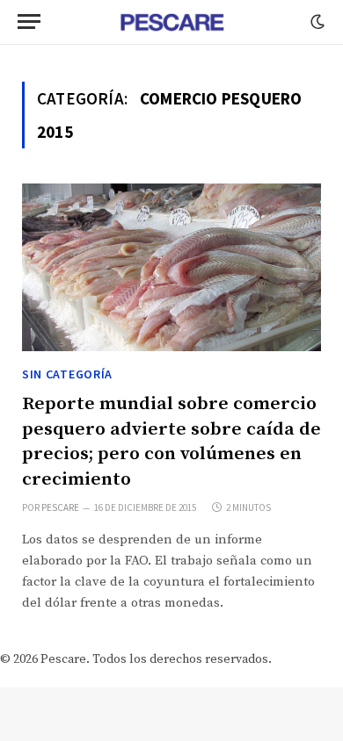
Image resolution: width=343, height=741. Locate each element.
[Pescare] (171, 22)
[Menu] (29, 21)
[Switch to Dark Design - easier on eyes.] (315, 22)
